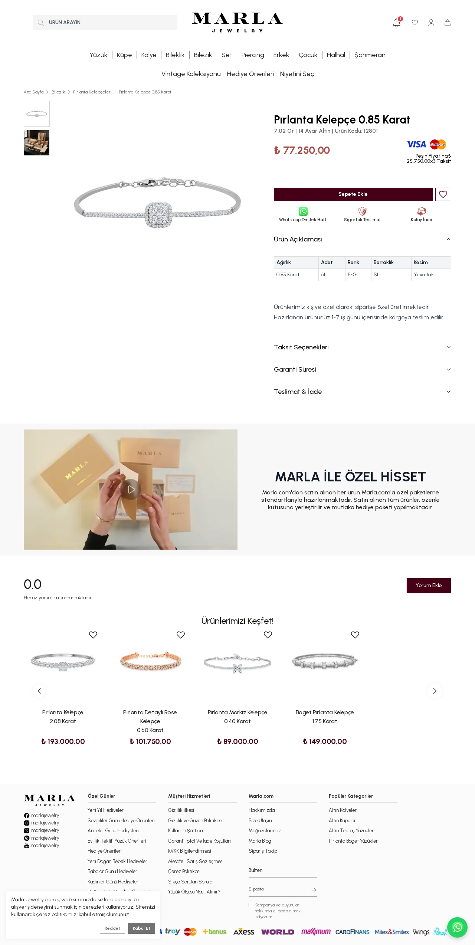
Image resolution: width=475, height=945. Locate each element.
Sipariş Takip (263, 851)
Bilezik (58, 92)
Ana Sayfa (33, 92)
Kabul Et (141, 928)
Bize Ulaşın (260, 820)
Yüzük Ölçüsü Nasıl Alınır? (194, 892)
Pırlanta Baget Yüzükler (353, 841)
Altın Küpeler (342, 820)
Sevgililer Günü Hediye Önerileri (121, 820)
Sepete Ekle (353, 194)
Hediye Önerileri (250, 74)
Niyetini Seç (297, 74)
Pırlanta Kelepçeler (92, 92)
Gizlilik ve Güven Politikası (195, 820)
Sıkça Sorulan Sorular (191, 882)
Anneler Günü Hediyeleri (113, 830)
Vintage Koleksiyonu (191, 74)
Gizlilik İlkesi (181, 810)
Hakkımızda (262, 810)
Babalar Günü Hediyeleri (113, 871)
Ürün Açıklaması (298, 239)
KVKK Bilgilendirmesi (189, 851)
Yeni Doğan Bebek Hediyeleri (118, 861)
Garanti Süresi (295, 369)
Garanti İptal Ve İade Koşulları (199, 841)
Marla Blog (260, 841)
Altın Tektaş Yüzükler (351, 830)
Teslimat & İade (298, 392)
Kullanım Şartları (185, 830)
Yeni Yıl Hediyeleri (106, 810)
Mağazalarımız (265, 830)
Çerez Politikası (184, 871)
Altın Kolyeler (343, 810)
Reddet (112, 928)
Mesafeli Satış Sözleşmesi (195, 861)
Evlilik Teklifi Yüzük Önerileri (117, 841)
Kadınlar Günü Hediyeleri (114, 882)
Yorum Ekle (429, 585)
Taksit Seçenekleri (301, 347)
